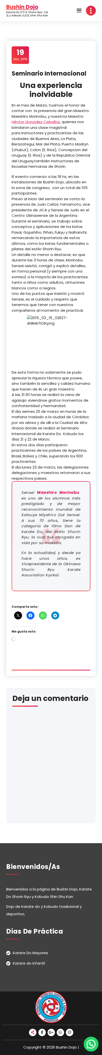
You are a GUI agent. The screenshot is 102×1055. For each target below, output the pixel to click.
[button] (91, 1044)
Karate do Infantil (29, 963)
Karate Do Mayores (30, 952)
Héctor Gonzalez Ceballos (36, 121)
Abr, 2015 (20, 54)
